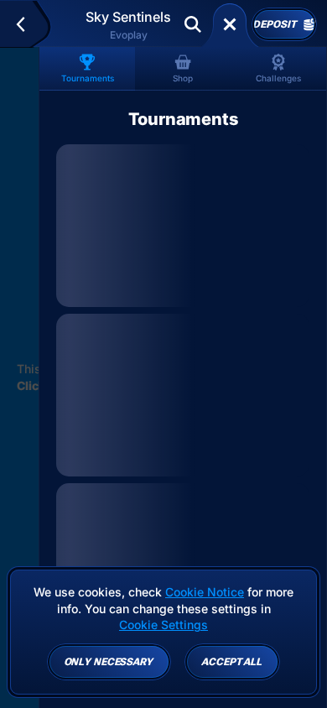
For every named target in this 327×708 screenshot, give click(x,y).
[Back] (28, 24)
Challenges (278, 78)
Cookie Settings (163, 625)
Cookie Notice (204, 592)
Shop (183, 78)
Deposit (274, 24)
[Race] (230, 24)
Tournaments (87, 78)
